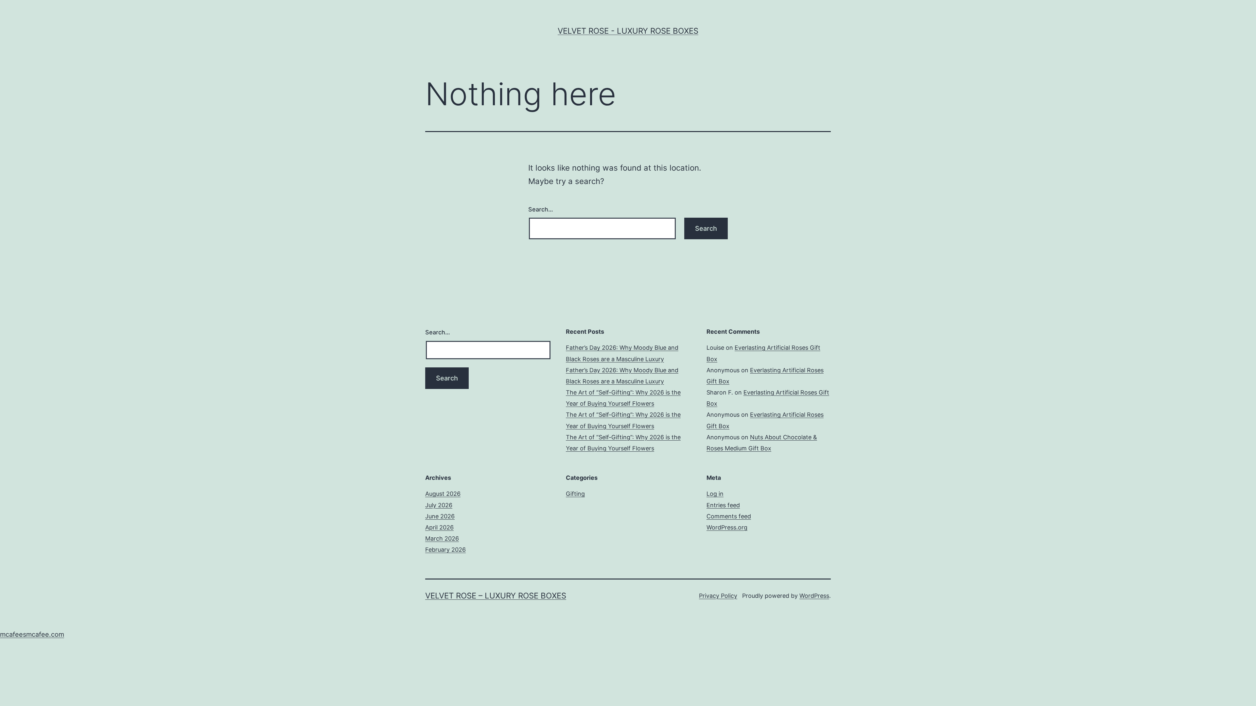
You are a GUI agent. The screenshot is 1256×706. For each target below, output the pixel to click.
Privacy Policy (718, 595)
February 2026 (445, 549)
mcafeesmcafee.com (32, 634)
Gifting (575, 493)
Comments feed (728, 516)
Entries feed (723, 505)
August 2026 (443, 493)
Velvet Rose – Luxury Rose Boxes (495, 595)
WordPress (814, 595)
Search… (540, 209)
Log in (715, 493)
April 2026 (439, 527)
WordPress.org (726, 527)
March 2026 (442, 538)
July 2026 (438, 505)
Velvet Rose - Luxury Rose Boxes (628, 31)
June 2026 (440, 516)
